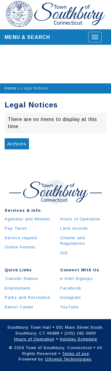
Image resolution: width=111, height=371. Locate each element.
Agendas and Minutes (28, 219)
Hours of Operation (80, 219)
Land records (74, 228)
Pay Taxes (16, 228)
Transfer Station (21, 278)
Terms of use (75, 353)
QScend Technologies (68, 359)
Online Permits (20, 247)
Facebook (70, 288)
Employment (17, 288)
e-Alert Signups (76, 278)
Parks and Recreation (28, 297)
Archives (17, 143)
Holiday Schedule (78, 339)
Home (10, 88)
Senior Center (19, 307)
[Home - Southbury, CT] (55, 14)
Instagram (70, 297)
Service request (21, 238)
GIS (64, 253)
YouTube (69, 307)
